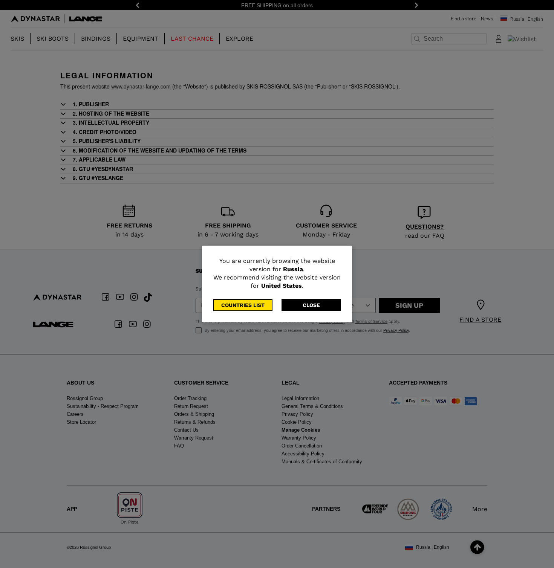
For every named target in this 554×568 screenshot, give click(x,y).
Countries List (243, 305)
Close (311, 305)
